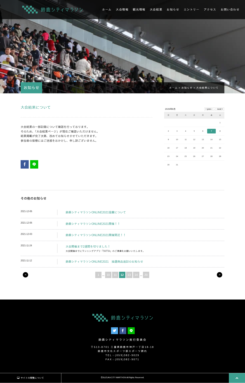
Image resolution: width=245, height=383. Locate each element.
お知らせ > (188, 87)
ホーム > (175, 87)
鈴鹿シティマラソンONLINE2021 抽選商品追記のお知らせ (104, 261)
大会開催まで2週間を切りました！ (88, 246)
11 (115, 274)
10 (108, 274)
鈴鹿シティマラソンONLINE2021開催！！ (93, 223)
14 (136, 274)
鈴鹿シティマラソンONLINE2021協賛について (96, 212)
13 (129, 274)
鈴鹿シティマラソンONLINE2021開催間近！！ (96, 235)
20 (146, 274)
